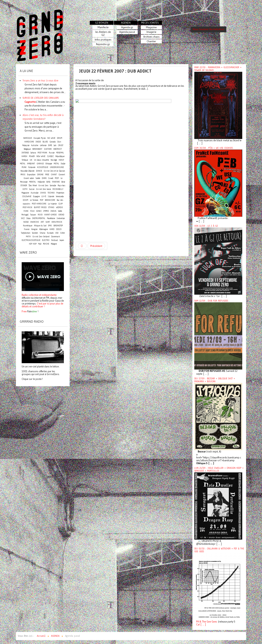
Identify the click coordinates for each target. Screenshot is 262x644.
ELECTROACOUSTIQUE (31, 240)
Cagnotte (30, 101)
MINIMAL (60, 152)
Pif (197, 621)
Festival (54, 240)
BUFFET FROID (40, 207)
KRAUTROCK (57, 222)
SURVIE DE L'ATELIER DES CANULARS (41, 97)
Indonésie (61, 218)
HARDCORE (29, 141)
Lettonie (43, 145)
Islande (51, 196)
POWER (32, 156)
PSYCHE (46, 243)
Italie (63, 163)
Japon (61, 240)
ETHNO (51, 207)
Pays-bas (61, 185)
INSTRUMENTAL (38, 218)
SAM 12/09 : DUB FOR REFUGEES (211, 301)
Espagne (36, 196)
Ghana (42, 232)
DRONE (40, 174)
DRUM (59, 138)
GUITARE (48, 149)
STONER (24, 185)
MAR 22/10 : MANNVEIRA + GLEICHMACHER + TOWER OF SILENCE (217, 69)
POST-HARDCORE (39, 203)
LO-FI (43, 196)
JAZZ (23, 218)
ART (42, 222)
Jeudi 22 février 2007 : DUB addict (115, 71)
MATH (28, 236)
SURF (48, 222)
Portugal (24, 214)
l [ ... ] (202, 624)
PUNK (24, 167)
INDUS (53, 211)
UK (31, 160)
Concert (61, 174)
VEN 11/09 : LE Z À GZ (206, 226)
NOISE (26, 222)
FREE (47, 174)
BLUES (45, 141)
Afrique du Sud (40, 225)
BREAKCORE (50, 200)
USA (56, 232)
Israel (50, 178)
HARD (51, 229)
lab (55, 145)
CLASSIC (50, 156)
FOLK (32, 211)
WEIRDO (59, 207)
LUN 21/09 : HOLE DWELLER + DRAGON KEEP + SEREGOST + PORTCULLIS (219, 469)
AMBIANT (31, 163)
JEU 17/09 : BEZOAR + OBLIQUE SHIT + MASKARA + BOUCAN (214, 380)
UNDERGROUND (57, 167)
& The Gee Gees (208, 621)
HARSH (24, 156)
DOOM (25, 200)
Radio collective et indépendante (39, 294)
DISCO (59, 229)
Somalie (53, 185)
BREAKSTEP (58, 225)
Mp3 (39, 243)
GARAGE (40, 163)
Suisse (31, 189)
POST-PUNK (42, 152)
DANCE (39, 170)
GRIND (61, 214)
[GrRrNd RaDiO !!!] (43, 346)
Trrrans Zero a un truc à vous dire (40, 80)
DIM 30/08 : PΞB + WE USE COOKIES (213, 148)
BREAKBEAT (37, 149)
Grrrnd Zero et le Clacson (54, 170)
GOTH (24, 189)
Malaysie (25, 145)
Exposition (31, 174)
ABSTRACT (57, 149)
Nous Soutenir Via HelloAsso (208, 29)
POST (57, 178)
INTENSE (25, 152)
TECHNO (51, 192)
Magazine (25, 192)
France (26, 229)
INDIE (38, 141)
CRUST (60, 145)
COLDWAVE (26, 196)
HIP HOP (32, 243)
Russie (51, 152)
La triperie (52, 203)
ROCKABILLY (58, 189)
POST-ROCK (27, 207)
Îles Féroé (33, 185)
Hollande (41, 181)
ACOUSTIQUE (42, 167)
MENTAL (32, 181)
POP (41, 200)
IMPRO (46, 211)
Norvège (54, 160)
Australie (34, 192)
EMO (50, 225)
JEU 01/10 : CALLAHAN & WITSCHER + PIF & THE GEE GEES (219, 550)
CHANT (54, 174)
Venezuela (60, 196)
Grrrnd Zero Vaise (43, 189)
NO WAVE (51, 138)
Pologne (54, 243)
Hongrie (34, 229)
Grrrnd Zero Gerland (40, 236)
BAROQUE (27, 138)
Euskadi (50, 232)
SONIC (39, 211)
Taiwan (33, 214)
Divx (59, 141)
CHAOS (43, 192)
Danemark (55, 236)
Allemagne (43, 229)
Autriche (34, 145)
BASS (48, 181)
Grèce (62, 232)
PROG (23, 174)
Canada (52, 141)
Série (63, 181)
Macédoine (51, 218)
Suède (38, 178)
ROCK (40, 214)
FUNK (26, 211)
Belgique (27, 149)
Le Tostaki (34, 200)
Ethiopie (48, 163)
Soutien (35, 232)
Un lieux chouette (41, 160)
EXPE (50, 145)
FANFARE (56, 181)
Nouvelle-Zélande (27, 170)
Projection (60, 192)
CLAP (60, 203)
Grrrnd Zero (43, 185)
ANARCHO (34, 222)
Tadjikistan (25, 232)
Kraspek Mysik (40, 138)
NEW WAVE (40, 156)
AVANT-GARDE (50, 214)
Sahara (33, 152)
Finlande (31, 167)
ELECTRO (45, 240)
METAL (56, 163)
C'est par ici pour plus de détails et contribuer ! (42, 305)
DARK (44, 178)
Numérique (27, 225)
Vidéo (60, 211)
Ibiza (28, 218)
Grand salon (29, 178)
